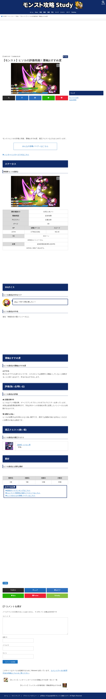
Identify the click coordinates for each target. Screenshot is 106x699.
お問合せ (42, 696)
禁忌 (41, 12)
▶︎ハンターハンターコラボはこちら (16, 154)
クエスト (62, 12)
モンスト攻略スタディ (62, 696)
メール (6, 645)
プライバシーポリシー (30, 696)
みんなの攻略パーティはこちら (35, 146)
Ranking (74, 12)
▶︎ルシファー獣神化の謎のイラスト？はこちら (22, 493)
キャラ (57, 12)
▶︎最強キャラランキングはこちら (17, 490)
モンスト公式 (73, 97)
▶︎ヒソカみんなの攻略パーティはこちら (20, 495)
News (36, 12)
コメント (6, 616)
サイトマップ (16, 696)
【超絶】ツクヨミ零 (24, 445)
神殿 (48, 12)
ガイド (68, 12)
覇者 (44, 12)
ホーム (31, 12)
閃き (52, 12)
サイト (5, 653)
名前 (5, 637)
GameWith (72, 100)
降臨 (6, 583)
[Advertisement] (18, 36)
